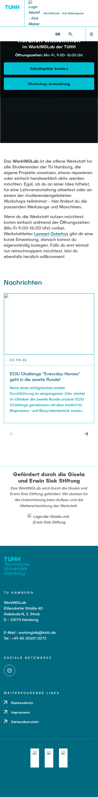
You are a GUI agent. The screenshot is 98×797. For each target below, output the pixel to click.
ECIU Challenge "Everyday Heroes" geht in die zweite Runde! (45, 376)
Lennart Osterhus (51, 233)
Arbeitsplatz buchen (49, 68)
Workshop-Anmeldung (49, 83)
